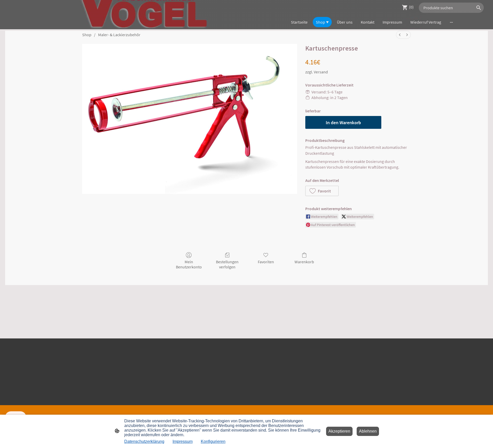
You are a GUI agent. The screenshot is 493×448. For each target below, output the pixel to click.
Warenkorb (304, 261)
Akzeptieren (339, 431)
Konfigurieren (213, 441)
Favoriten (266, 261)
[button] (322, 191)
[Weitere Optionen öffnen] (451, 22)
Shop (86, 34)
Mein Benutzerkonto (189, 264)
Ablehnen (368, 431)
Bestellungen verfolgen (227, 264)
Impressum (183, 441)
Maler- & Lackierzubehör (119, 34)
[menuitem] (399, 34)
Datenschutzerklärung (144, 441)
